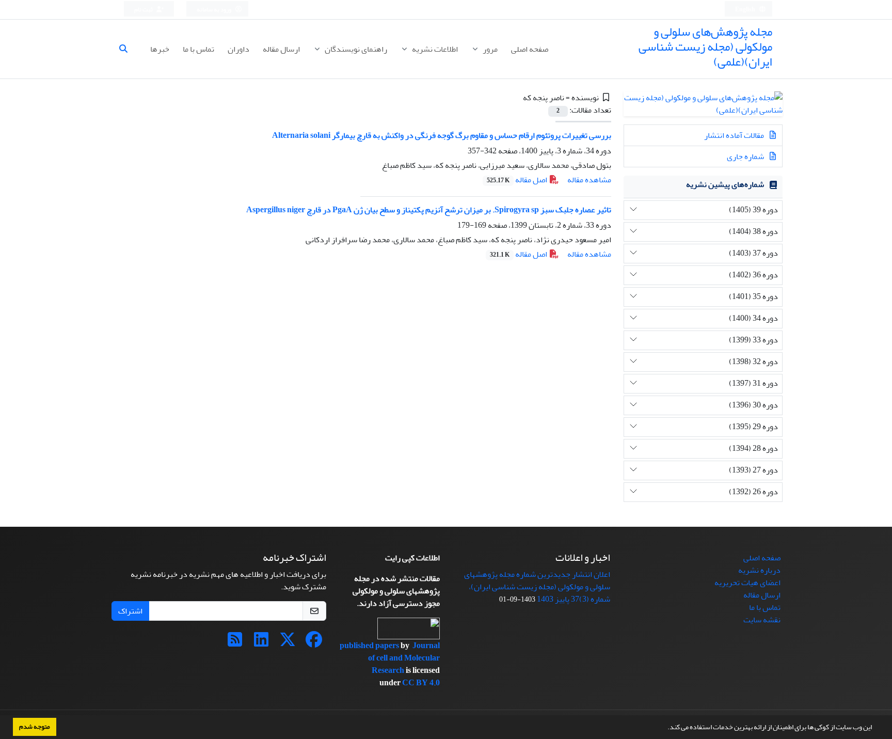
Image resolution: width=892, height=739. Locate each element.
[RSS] (234, 643)
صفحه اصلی (529, 49)
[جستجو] (128, 49)
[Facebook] (313, 643)
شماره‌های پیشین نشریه (725, 184)
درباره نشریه (759, 570)
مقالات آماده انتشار (735, 135)
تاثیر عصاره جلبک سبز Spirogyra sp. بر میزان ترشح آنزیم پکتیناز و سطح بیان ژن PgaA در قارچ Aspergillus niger (428, 209)
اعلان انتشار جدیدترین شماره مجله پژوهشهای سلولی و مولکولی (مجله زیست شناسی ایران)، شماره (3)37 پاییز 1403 (537, 587)
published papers (370, 645)
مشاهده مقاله (589, 179)
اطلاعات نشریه (434, 49)
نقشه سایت (761, 619)
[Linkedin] (261, 643)
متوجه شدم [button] (34, 726)
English (745, 9)
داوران (238, 49)
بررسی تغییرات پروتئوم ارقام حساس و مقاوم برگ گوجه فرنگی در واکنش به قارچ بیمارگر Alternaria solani (441, 135)
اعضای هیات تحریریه (747, 582)
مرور (489, 49)
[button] (664, 728)
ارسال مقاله (281, 49)
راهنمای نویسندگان (355, 49)
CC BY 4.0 (421, 682)
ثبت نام (144, 9)
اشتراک (130, 611)
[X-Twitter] (287, 643)
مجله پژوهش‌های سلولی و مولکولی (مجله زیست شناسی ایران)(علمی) (705, 47)
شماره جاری (746, 156)
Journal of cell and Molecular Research (404, 658)
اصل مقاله (518, 179)
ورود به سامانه (214, 9)
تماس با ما (198, 49)
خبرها (159, 49)
